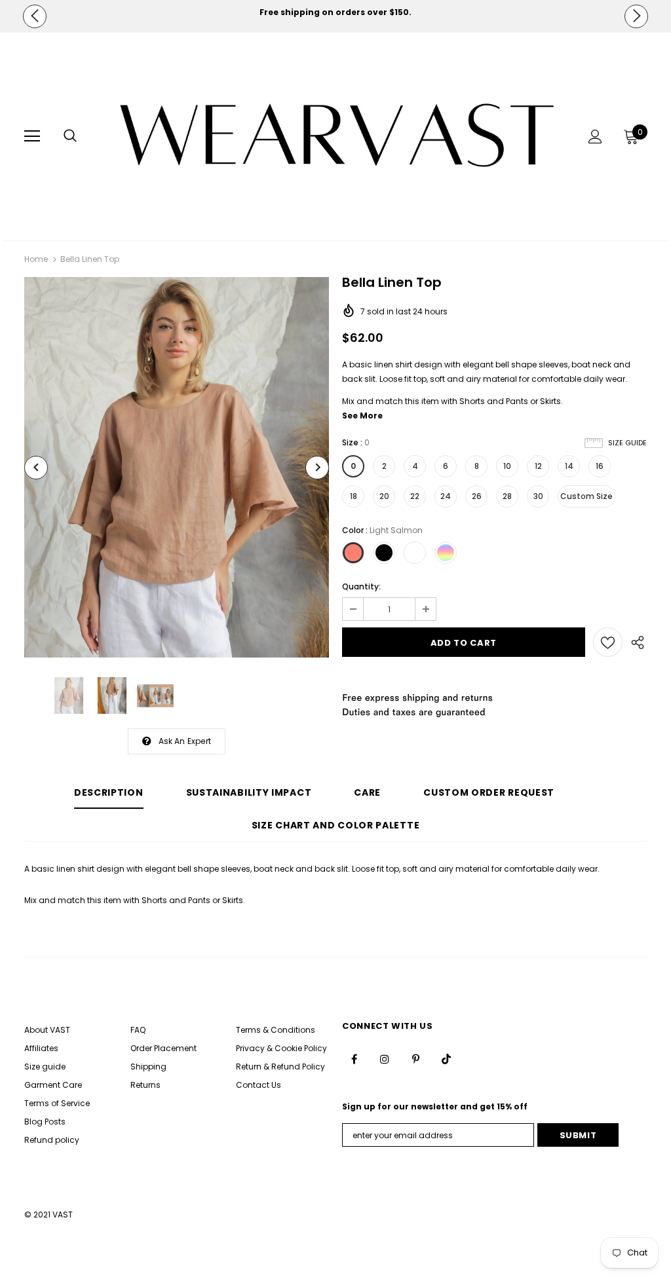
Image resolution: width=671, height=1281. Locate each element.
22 (414, 496)
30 (538, 496)
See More (362, 415)
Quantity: (361, 586)
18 (353, 496)
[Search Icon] (70, 136)
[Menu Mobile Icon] (32, 136)
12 (538, 466)
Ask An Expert (185, 741)
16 (600, 466)
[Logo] (337, 135)
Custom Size (586, 496)
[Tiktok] (446, 1059)
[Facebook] (354, 1059)
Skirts (550, 401)
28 (507, 496)
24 (445, 496)
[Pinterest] (415, 1059)
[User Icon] (595, 136)
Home (36, 259)
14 (569, 466)
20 (384, 496)
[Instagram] (384, 1059)
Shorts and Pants (493, 401)
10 (507, 466)
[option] (335, 12)
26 (477, 496)
